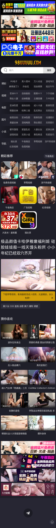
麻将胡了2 (14, 86)
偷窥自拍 (14, 117)
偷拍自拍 (26, 105)
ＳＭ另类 (50, 98)
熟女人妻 (14, 98)
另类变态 (50, 110)
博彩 (3, 83)
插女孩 (14, 141)
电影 (3, 107)
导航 (3, 143)
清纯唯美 (26, 122)
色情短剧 (26, 146)
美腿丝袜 (14, 122)
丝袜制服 (26, 98)
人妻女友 (38, 129)
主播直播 (38, 98)
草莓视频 (38, 141)
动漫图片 (50, 117)
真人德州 (26, 81)
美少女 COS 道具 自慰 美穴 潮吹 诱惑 (20, 306)
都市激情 (14, 129)
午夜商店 (26, 141)
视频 (3, 95)
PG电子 (13, 81)
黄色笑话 (38, 134)
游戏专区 (50, 81)
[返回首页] (52, 522)
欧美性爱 (50, 105)
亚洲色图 (26, 117)
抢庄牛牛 (50, 86)
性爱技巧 (50, 134)
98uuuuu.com (28, 63)
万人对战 (38, 81)
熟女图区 (38, 122)
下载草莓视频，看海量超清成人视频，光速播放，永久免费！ (28, 296)
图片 (3, 119)
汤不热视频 (50, 141)
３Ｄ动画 (50, 93)
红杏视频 (14, 146)
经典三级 (26, 110)
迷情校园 (14, 134)
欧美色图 (38, 117)
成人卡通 (38, 105)
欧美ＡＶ (38, 93)
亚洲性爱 (14, 105)
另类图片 (50, 122)
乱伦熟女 (38, 110)
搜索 (49, 70)
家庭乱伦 (26, 129)
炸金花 (26, 86)
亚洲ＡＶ (14, 93)
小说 (3, 131)
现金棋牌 (38, 86)
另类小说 (26, 134)
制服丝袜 (14, 110)
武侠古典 (50, 129)
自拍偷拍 (26, 93)
